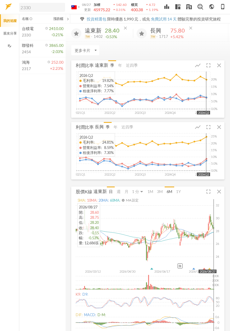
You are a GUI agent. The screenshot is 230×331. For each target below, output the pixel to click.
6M (169, 191)
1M (150, 191)
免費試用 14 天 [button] (164, 19)
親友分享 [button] (10, 33)
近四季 (132, 65)
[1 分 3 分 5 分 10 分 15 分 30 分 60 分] (138, 191)
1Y (178, 191)
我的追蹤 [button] (10, 21)
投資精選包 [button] (96, 19)
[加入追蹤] (76, 33)
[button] (41, 7)
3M (160, 191)
